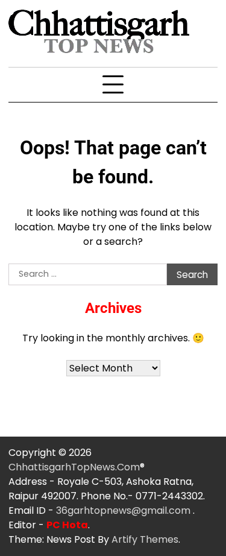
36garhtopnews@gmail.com (124, 510)
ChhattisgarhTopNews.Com (74, 467)
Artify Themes (144, 539)
